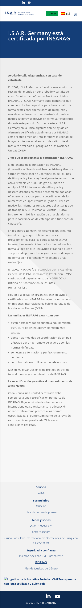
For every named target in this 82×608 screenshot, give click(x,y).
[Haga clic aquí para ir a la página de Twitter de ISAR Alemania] (12, 2)
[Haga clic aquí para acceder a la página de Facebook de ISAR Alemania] (7, 3)
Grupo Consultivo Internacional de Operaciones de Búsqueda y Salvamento (41, 540)
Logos (41, 492)
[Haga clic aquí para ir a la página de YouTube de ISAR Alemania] (29, 2)
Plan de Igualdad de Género (41, 568)
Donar (52, 13)
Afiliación (41, 506)
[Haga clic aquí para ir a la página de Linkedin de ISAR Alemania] (23, 2)
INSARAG (41, 562)
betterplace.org (41, 532)
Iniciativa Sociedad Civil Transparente (41, 556)
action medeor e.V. (41, 525)
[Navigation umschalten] (75, 15)
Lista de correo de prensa (41, 512)
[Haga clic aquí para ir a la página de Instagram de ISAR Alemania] (18, 3)
